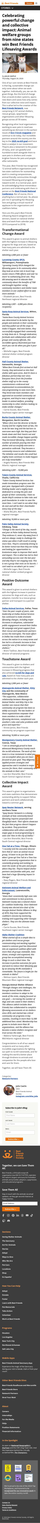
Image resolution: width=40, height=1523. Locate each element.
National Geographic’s (16, 1446)
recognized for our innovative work (19, 1491)
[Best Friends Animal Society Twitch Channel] (4, 1221)
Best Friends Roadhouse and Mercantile (19, 1385)
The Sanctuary (8, 1241)
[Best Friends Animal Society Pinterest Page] (13, 1215)
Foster (5, 1299)
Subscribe (13, 1139)
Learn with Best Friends (12, 1303)
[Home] (11, 3)
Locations (6, 1269)
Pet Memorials (8, 1307)
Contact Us (6, 1503)
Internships (7, 1415)
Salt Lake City (8, 1349)
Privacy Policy (7, 1507)
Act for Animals (8, 1245)
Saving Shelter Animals (12, 1237)
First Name (9, 1112)
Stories (5, 1249)
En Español (6, 1277)
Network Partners (10, 1078)
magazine (21, 132)
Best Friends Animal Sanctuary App (17, 1363)
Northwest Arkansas (11, 1345)
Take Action (7, 1311)
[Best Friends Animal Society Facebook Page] (4, 1215)
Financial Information (11, 1431)
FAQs (4, 1423)
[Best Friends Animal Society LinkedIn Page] (18, 1215)
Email (7, 1129)
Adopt (4, 1253)
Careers (5, 1411)
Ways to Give (7, 1257)
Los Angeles (7, 1337)
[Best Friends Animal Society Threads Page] (23, 1215)
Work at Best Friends (11, 1319)
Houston (6, 1333)
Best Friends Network (12, 108)
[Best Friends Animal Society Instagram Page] (9, 1215)
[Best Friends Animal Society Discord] (9, 1221)
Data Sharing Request (9, 1505)
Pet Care (5, 1265)
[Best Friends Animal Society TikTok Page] (32, 1215)
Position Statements (11, 1427)
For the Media (8, 1419)
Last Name (8, 1120)
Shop (4, 1273)
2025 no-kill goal (20, 141)
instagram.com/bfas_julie (27, 1096)
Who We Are (7, 1261)
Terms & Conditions (9, 1510)
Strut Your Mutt (9, 1397)
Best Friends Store (10, 1389)
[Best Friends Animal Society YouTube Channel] (27, 1215)
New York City (8, 1341)
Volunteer (6, 1315)
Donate (29, 3)
